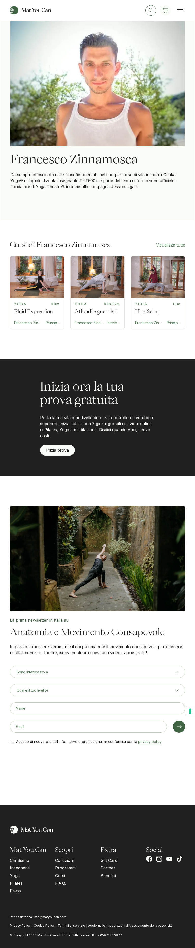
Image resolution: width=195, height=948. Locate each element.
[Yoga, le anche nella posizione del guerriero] (158, 292)
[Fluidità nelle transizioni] (37, 292)
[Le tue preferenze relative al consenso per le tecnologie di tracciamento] (190, 711)
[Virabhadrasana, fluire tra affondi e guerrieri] (97, 292)
